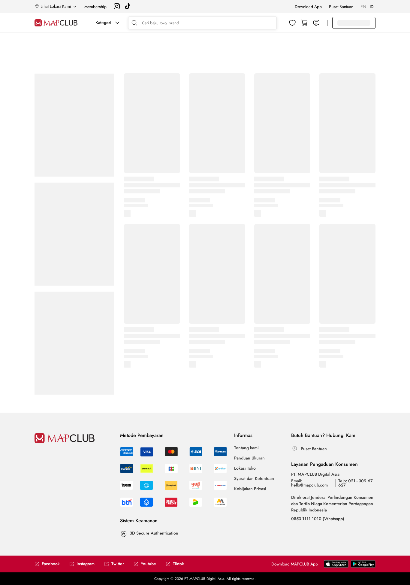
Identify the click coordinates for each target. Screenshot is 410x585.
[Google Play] (336, 566)
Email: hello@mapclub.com (309, 483)
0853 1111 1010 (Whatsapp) (317, 519)
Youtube (148, 564)
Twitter (117, 564)
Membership (95, 7)
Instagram (86, 564)
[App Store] (363, 566)
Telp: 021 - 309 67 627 (355, 483)
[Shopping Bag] (304, 23)
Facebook (51, 564)
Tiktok (178, 564)
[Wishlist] (292, 23)
